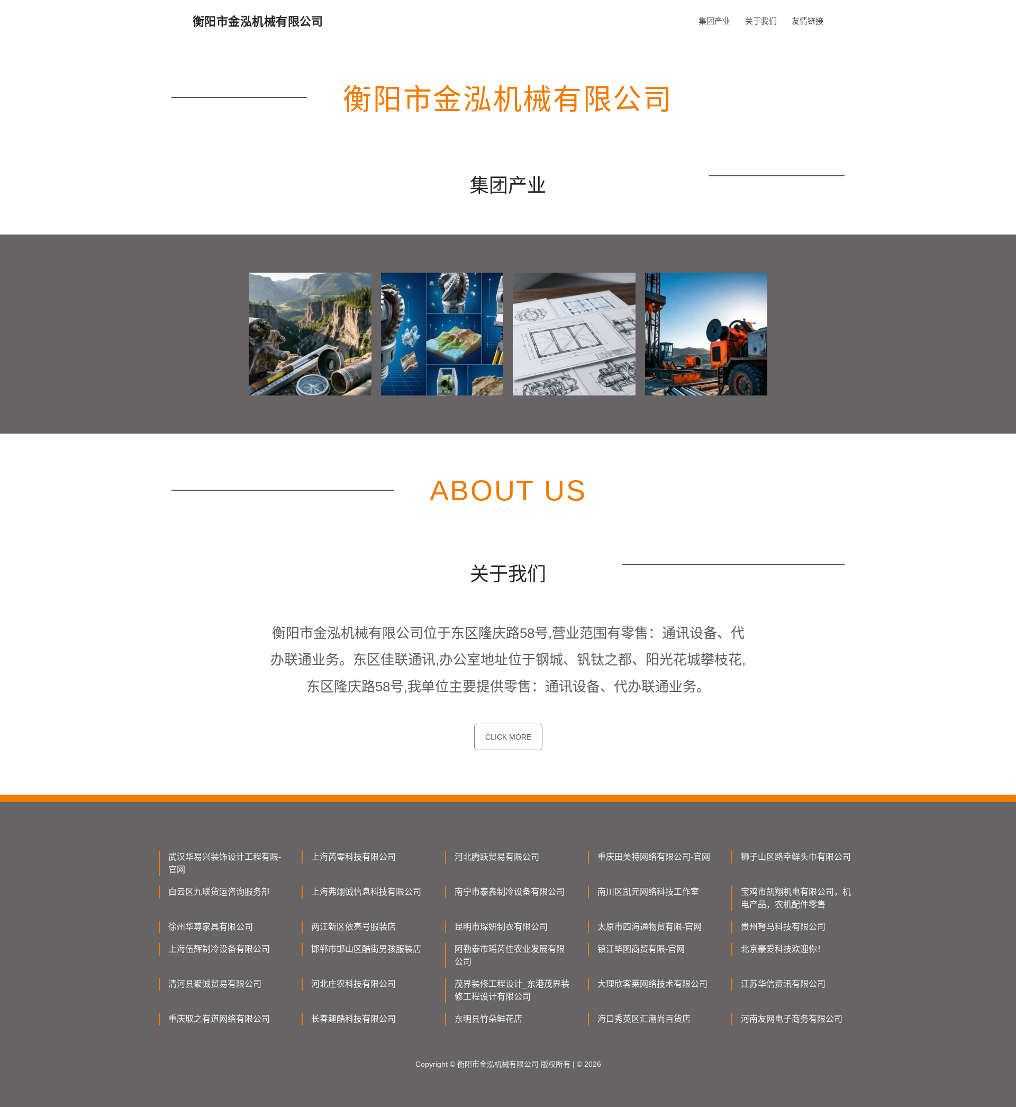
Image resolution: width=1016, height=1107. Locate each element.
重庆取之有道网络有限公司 (219, 1018)
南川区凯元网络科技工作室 (648, 891)
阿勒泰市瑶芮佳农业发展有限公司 (510, 955)
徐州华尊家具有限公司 (210, 926)
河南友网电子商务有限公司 (791, 1018)
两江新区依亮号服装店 (353, 926)
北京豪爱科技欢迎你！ (783, 948)
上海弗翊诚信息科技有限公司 (366, 891)
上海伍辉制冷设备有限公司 (219, 948)
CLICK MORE (508, 737)
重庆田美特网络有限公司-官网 (653, 856)
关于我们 (761, 20)
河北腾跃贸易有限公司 (497, 856)
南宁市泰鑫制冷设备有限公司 (510, 891)
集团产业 (714, 20)
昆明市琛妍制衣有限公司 (501, 926)
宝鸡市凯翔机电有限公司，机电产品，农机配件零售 (796, 898)
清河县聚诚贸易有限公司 (214, 983)
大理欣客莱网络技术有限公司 (652, 983)
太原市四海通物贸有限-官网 (649, 926)
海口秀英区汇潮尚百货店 (644, 1018)
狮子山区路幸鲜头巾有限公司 (796, 856)
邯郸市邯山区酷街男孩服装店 (366, 948)
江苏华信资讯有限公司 (783, 983)
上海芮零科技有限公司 (353, 856)
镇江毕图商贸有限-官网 (641, 948)
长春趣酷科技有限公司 (353, 1018)
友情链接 (807, 20)
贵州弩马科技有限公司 (783, 926)
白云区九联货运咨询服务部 (219, 891)
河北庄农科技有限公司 (353, 983)
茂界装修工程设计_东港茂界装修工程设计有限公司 (512, 990)
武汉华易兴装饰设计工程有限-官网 (224, 863)
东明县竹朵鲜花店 (488, 1018)
